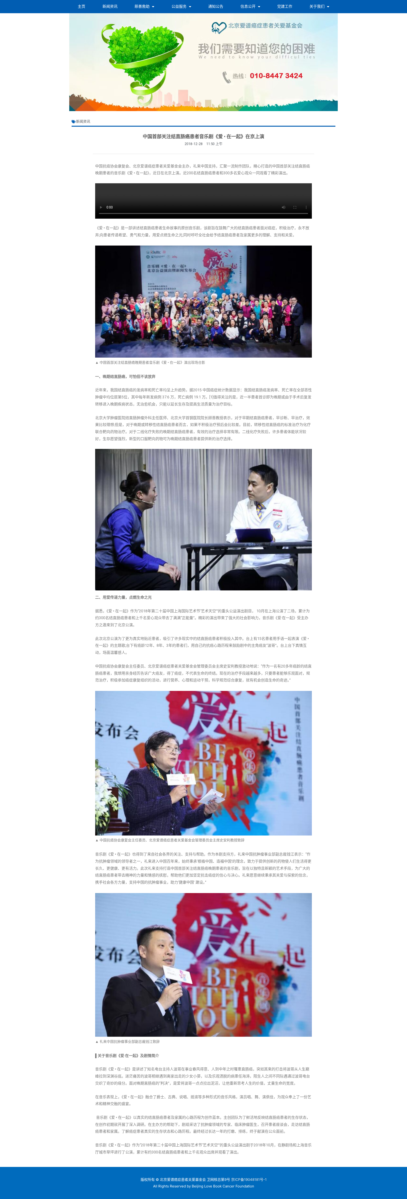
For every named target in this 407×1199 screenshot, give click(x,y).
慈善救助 (142, 6)
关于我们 (317, 6)
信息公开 (248, 6)
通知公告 (215, 6)
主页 (81, 6)
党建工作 (284, 6)
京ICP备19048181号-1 (249, 1179)
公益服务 (179, 6)
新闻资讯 (110, 6)
